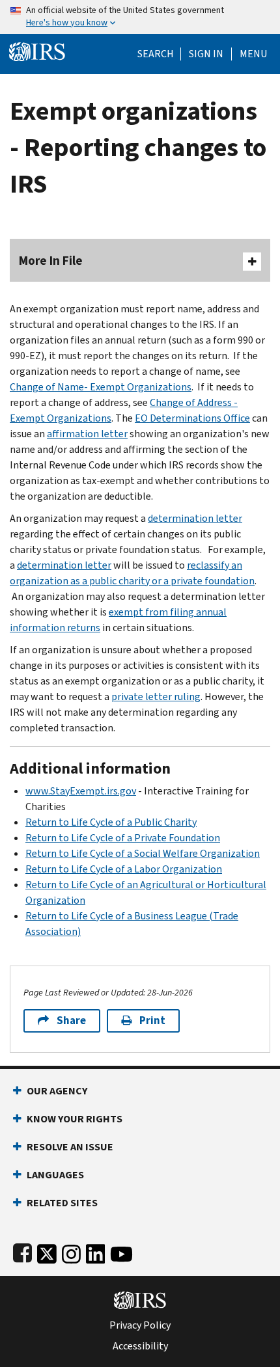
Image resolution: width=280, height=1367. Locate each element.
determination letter (195, 518)
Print (152, 1020)
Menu (253, 54)
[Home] (37, 50)
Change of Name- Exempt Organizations (100, 387)
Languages (55, 1175)
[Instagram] (71, 1251)
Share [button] (71, 1020)
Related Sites (62, 1203)
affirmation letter (87, 433)
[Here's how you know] (140, 17)
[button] (206, 54)
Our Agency (57, 1091)
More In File (51, 260)
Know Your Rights (74, 1119)
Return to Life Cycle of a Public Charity (111, 822)
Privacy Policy (140, 1325)
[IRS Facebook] (22, 1251)
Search (155, 54)
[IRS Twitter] (47, 1251)
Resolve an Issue (70, 1147)
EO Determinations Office (192, 418)
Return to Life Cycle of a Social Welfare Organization (142, 853)
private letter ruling (156, 696)
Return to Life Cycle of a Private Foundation (122, 838)
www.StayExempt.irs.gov (80, 791)
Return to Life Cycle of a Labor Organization (123, 869)
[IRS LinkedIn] (95, 1251)
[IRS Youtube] (121, 1251)
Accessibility (140, 1346)
